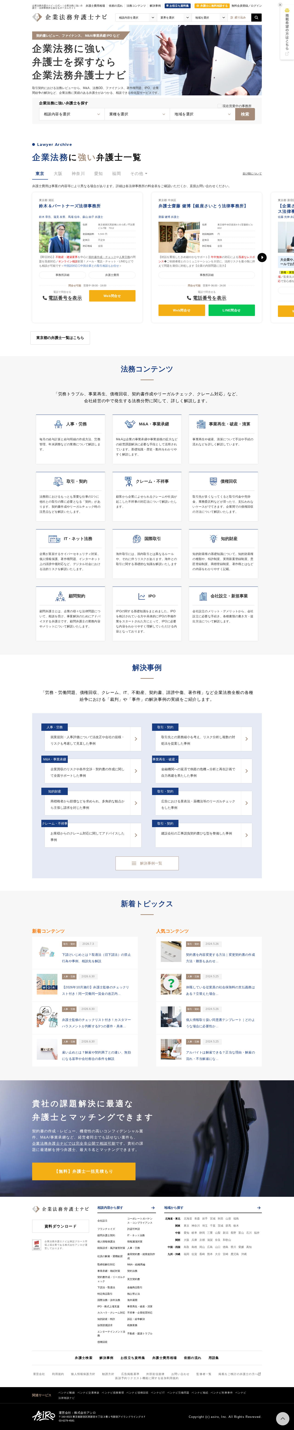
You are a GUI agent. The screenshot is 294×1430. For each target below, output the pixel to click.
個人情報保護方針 (83, 1374)
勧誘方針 (108, 1374)
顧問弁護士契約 (106, 1235)
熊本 (210, 1254)
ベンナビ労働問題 (178, 1392)
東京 (186, 1225)
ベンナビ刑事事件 (222, 1392)
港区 (51, 200)
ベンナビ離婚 (66, 1392)
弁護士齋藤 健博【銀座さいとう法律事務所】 (203, 206)
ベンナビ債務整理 (113, 1392)
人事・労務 (133, 1248)
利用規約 (58, 1374)
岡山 (202, 1247)
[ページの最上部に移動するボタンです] (282, 1418)
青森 (197, 1218)
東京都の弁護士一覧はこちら (60, 338)
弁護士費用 (112, 275)
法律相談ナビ (66, 1398)
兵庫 (194, 1240)
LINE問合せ (232, 310)
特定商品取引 (105, 1293)
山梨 (217, 1232)
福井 (257, 1232)
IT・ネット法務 (136, 1235)
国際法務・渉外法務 (108, 1300)
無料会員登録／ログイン (247, 5)
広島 (210, 1247)
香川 (233, 1247)
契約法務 (132, 1270)
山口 (217, 1247)
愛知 (186, 1232)
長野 (233, 1232)
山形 (228, 1218)
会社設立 (102, 1220)
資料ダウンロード (61, 1226)
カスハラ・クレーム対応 (111, 1312)
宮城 (212, 1218)
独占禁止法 (133, 1293)
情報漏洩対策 (134, 1241)
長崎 (202, 1254)
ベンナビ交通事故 (88, 1392)
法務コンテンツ (136, 5)
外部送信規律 (155, 1374)
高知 (249, 1247)
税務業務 (132, 1325)
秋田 (220, 1218)
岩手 (205, 1218)
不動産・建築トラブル (140, 1333)
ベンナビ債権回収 (137, 1392)
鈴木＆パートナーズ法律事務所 (70, 206)
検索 (245, 114)
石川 (249, 1232)
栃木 (236, 1225)
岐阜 (194, 1232)
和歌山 (227, 1240)
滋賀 (210, 1240)
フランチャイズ (106, 1229)
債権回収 (102, 1342)
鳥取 (186, 1247)
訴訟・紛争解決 (136, 1319)
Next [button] (262, 257)
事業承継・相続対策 (108, 1270)
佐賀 (194, 1254)
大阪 (186, 1240)
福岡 (186, 1254)
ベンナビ (240, 1392)
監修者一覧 (204, 1374)
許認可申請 (133, 1229)
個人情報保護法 (106, 1241)
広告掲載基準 (130, 1374)
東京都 (43, 200)
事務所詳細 (62, 275)
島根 (194, 1247)
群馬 (228, 1225)
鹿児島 (235, 1254)
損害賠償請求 (105, 1325)
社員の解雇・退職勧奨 (110, 1256)
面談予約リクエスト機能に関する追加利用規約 (147, 1378)
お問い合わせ (180, 1374)
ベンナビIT (158, 1392)
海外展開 (132, 1300)
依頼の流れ (116, 5)
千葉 (212, 1225)
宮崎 (225, 1254)
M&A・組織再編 (136, 1264)
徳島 (225, 1247)
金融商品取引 (134, 1287)
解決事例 (155, 5)
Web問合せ (112, 296)
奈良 (217, 1240)
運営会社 (39, 1374)
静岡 (202, 1232)
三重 (210, 1232)
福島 (236, 1218)
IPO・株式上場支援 (108, 1306)
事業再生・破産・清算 (140, 1306)
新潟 (225, 1232)
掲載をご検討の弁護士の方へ (238, 1374)
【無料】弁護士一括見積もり (83, 1171)
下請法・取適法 (106, 1287)
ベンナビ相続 (200, 1392)
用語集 (214, 1358)
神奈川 (196, 1225)
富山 (241, 1232)
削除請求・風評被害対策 (111, 1248)
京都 (202, 1240)
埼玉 (205, 1225)
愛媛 (241, 1247)
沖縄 (244, 1254)
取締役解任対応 (106, 1264)
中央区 (172, 200)
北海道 (188, 1218)
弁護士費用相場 (95, 5)
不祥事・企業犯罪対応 (140, 1312)
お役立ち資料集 (133, 1358)
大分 (217, 1254)
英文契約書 (133, 1279)
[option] (87, 258)
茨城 (220, 1225)
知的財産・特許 (106, 1319)
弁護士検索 (84, 1358)
